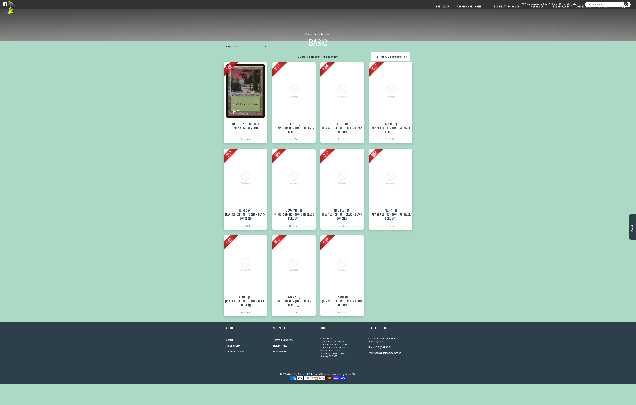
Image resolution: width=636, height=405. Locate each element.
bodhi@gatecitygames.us (387, 353)
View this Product (246, 102)
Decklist (632, 227)
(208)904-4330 (383, 347)
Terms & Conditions (283, 340)
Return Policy (280, 345)
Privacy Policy (280, 351)
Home (308, 34)
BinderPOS (350, 374)
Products (318, 34)
